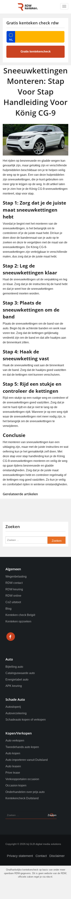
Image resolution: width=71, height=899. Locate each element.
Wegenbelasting (16, 576)
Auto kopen (12, 753)
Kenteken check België (20, 614)
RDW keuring (14, 589)
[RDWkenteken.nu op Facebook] (10, 637)
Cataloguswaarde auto (20, 673)
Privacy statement (20, 856)
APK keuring (13, 685)
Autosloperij (13, 706)
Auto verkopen (14, 740)
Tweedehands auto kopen (22, 747)
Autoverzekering (16, 713)
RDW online (13, 595)
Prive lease (12, 772)
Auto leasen (13, 766)
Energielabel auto (16, 679)
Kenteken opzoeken (18, 621)
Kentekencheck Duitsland (22, 798)
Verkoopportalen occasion (22, 779)
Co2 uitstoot (13, 602)
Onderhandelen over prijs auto (25, 791)
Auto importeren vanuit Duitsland (26, 759)
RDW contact (14, 582)
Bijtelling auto (14, 666)
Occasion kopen (15, 785)
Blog (8, 608)
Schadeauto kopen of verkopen (25, 719)
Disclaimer (57, 856)
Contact (41, 856)
